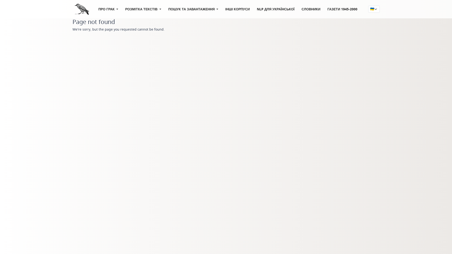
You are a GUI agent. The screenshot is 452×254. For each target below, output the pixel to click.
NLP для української (276, 9)
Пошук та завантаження (192, 9)
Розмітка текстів (141, 9)
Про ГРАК (107, 9)
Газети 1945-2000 (342, 9)
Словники (311, 9)
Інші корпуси (237, 9)
